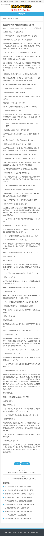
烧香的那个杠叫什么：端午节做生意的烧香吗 (19, 504)
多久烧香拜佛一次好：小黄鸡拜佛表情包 (18, 486)
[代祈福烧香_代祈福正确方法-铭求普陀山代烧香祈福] (21, 7)
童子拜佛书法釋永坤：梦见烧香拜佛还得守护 (19, 490)
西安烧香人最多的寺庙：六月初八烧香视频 (18, 497)
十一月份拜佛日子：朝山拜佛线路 (16, 515)
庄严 (17, 463)
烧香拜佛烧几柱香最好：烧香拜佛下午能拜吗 (19, 494)
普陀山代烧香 (13, 18)
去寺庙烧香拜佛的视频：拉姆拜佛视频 (17, 508)
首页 (6, 18)
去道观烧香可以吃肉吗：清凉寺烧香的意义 (18, 518)
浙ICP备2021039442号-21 (31, 532)
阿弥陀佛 (25, 463)
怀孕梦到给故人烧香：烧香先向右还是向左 (18, 501)
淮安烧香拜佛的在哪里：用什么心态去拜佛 (18, 511)
